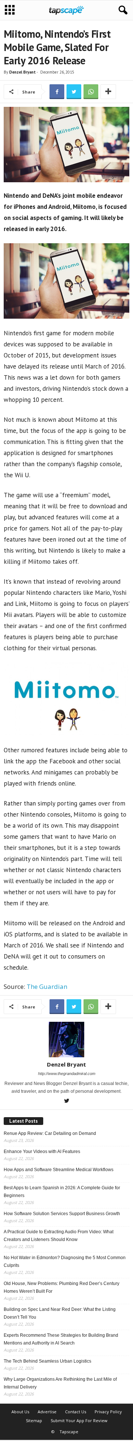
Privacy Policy (108, 1411)
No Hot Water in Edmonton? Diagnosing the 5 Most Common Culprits (65, 1261)
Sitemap (34, 1420)
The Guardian (47, 986)
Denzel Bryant (22, 72)
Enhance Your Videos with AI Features (42, 1151)
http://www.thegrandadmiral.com (66, 1073)
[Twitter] (66, 1101)
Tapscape (68, 1431)
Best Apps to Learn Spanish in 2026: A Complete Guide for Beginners (62, 1191)
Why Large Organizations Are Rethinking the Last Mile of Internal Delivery (60, 1383)
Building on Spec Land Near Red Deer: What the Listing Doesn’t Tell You (60, 1313)
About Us (20, 1411)
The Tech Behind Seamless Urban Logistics (47, 1361)
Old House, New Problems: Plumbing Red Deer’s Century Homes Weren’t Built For (61, 1287)
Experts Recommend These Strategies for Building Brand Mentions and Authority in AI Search (61, 1339)
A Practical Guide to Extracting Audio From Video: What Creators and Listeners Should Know (58, 1235)
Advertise (47, 1411)
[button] (121, 10)
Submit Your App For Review (79, 1420)
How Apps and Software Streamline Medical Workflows (58, 1169)
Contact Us (75, 1411)
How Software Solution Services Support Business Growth (62, 1213)
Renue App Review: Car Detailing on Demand (50, 1133)
